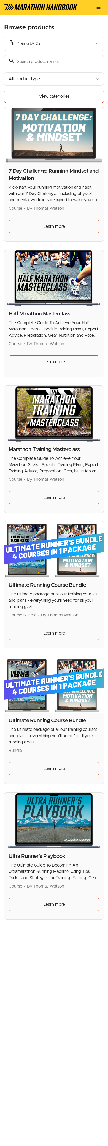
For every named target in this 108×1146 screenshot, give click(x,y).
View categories (54, 96)
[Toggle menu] (98, 7)
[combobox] (54, 43)
